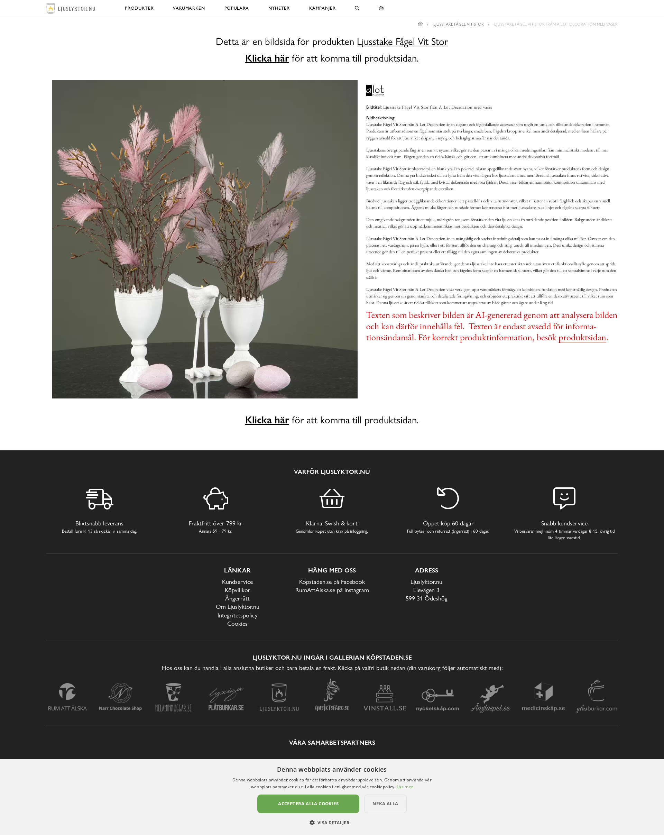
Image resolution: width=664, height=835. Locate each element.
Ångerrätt (237, 598)
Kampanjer (322, 8)
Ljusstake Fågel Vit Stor (402, 41)
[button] (332, 822)
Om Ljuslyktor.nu (237, 606)
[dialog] (332, 797)
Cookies (237, 623)
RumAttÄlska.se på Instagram (332, 590)
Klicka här (267, 58)
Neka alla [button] (385, 803)
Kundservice (237, 581)
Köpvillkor (237, 590)
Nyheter (279, 8)
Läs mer (405, 787)
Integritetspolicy (238, 615)
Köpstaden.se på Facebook (332, 581)
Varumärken (189, 8)
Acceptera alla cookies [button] (308, 803)
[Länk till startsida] (420, 24)
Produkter (139, 8)
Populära (236, 8)
